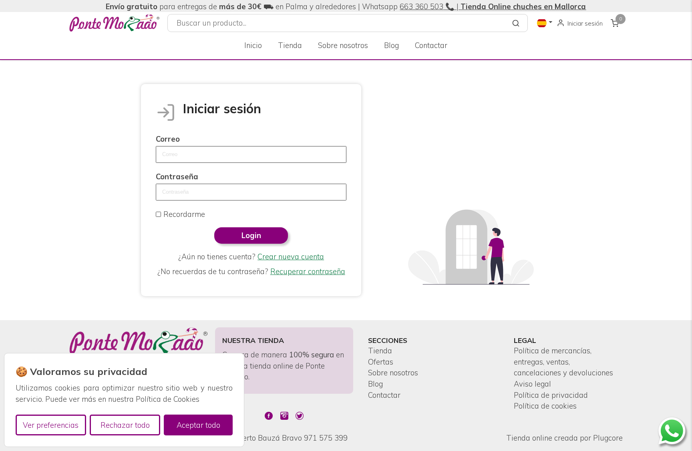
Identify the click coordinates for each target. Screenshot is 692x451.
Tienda (290, 45)
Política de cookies (545, 406)
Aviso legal (532, 384)
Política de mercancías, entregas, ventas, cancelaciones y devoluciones (563, 361)
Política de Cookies (167, 399)
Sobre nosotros (343, 45)
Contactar (431, 45)
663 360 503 (421, 6)
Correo (168, 139)
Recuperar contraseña (307, 271)
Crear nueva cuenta (290, 256)
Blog (391, 45)
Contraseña (177, 176)
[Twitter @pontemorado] (300, 416)
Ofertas (380, 362)
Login (251, 235)
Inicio (253, 45)
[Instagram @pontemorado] (284, 416)
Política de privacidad (551, 395)
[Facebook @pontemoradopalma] (269, 416)
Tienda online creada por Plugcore (564, 438)
